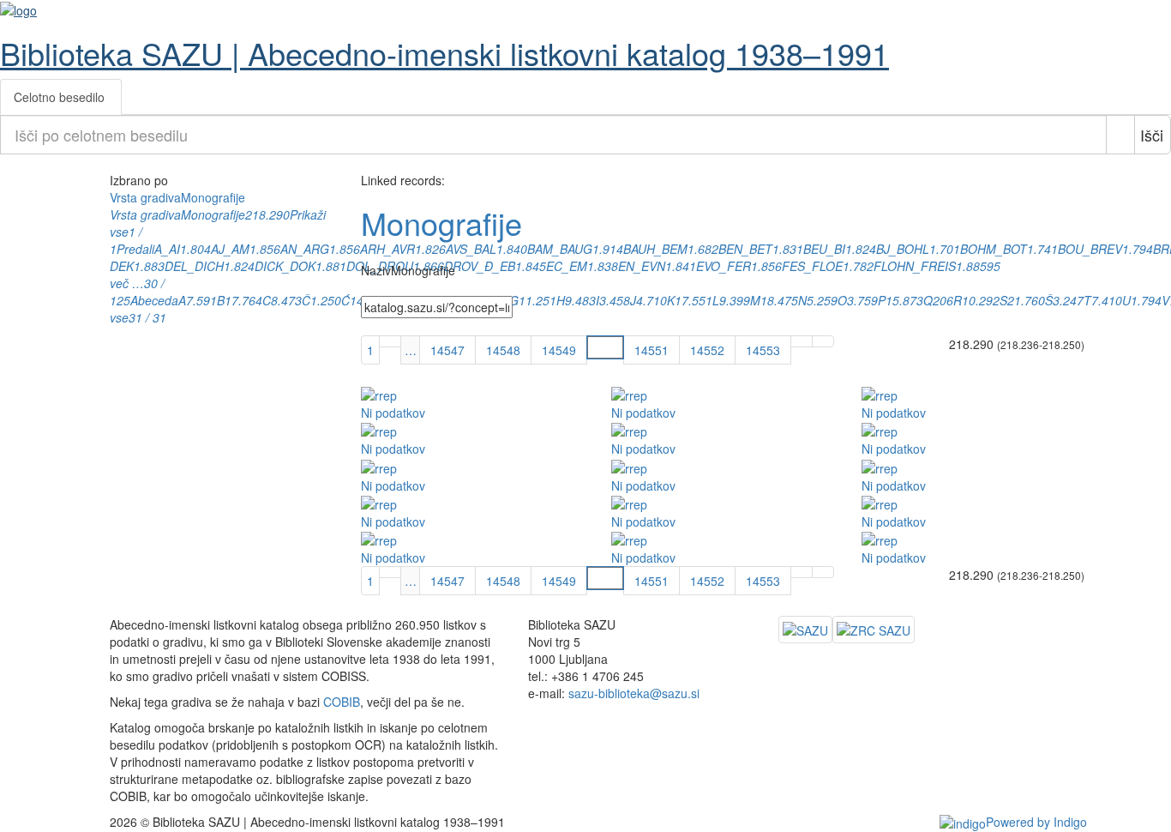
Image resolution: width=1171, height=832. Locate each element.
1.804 (195, 248)
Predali (135, 248)
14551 (651, 350)
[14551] (801, 341)
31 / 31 (147, 317)
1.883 (149, 265)
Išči (1151, 135)
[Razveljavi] (1120, 134)
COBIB (341, 701)
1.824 (239, 265)
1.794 (1137, 248)
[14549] (390, 341)
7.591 (201, 300)
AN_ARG (304, 248)
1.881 (330, 265)
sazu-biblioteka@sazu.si (634, 693)
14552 (707, 350)
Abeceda (154, 300)
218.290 (267, 214)
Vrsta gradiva (145, 214)
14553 (763, 350)
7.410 (1106, 300)
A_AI (167, 248)
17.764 (243, 300)
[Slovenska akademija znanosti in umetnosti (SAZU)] (805, 629)
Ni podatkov (393, 412)
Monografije (213, 214)
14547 (447, 350)
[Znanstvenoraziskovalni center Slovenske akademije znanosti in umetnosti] (873, 629)
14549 (559, 350)
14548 (503, 350)
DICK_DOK (285, 265)
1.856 (264, 248)
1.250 (325, 300)
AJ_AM (230, 248)
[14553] (823, 341)
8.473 (286, 300)
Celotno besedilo (59, 97)
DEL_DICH (194, 265)
